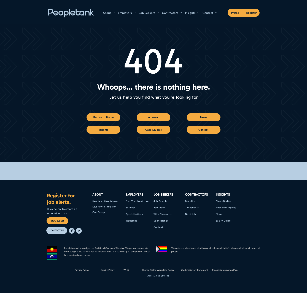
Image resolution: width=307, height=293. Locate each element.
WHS (126, 270)
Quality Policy (108, 270)
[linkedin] (79, 231)
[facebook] (72, 231)
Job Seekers (163, 194)
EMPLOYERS (134, 194)
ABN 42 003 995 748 (158, 275)
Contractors (196, 194)
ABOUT (97, 194)
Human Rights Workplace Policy (158, 270)
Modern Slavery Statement (194, 270)
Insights (223, 194)
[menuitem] (109, 13)
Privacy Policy (82, 270)
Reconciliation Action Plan (224, 270)
